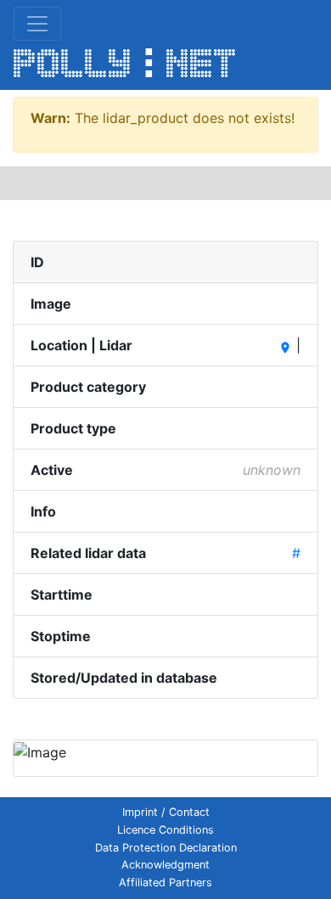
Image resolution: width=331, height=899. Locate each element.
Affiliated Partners (165, 882)
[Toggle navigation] (37, 24)
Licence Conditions (165, 830)
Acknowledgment (165, 864)
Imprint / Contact (166, 812)
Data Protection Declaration (166, 847)
